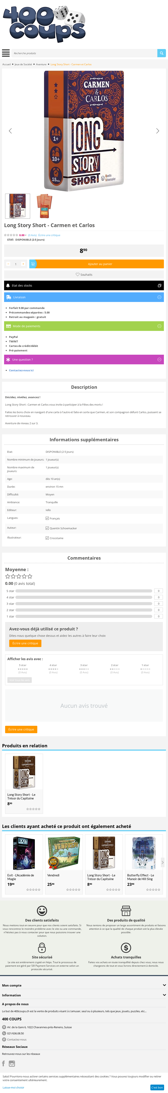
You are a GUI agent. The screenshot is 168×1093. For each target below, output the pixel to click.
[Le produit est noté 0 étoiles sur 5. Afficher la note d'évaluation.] (33, 809)
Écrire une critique (49, 235)
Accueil (6, 64)
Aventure (41, 64)
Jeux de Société (23, 64)
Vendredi (53, 875)
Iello (48, 510)
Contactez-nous (16, 1039)
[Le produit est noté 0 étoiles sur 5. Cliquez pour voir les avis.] (11, 235)
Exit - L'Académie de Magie (20, 877)
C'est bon (157, 1087)
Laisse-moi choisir (13, 1087)
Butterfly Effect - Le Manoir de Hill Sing (140, 877)
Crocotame (56, 538)
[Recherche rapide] (161, 53)
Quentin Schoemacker (63, 528)
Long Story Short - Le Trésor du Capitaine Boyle (21, 798)
